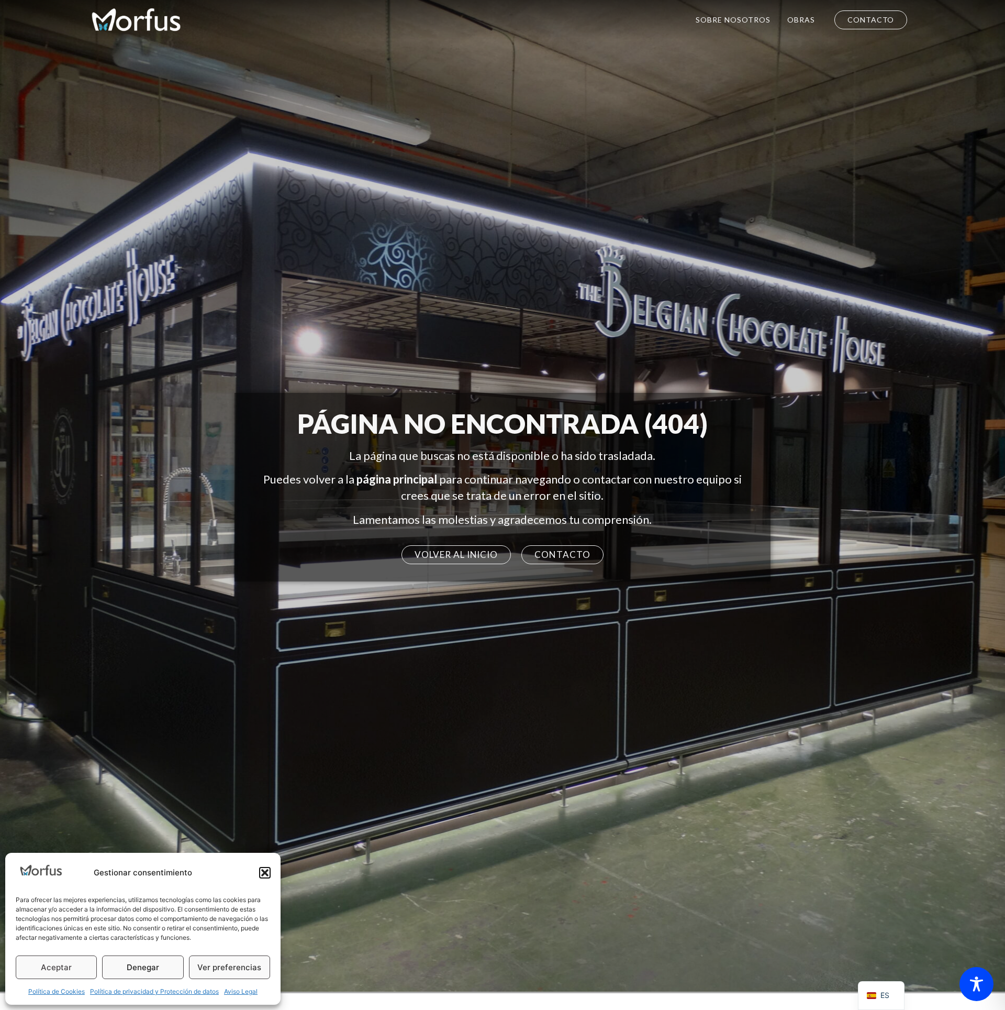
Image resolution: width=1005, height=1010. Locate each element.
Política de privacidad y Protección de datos (154, 991)
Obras (801, 19)
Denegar (143, 967)
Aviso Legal (241, 991)
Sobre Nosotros (733, 19)
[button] (265, 873)
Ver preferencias (229, 967)
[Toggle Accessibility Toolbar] (976, 984)
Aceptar (56, 967)
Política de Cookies (56, 991)
